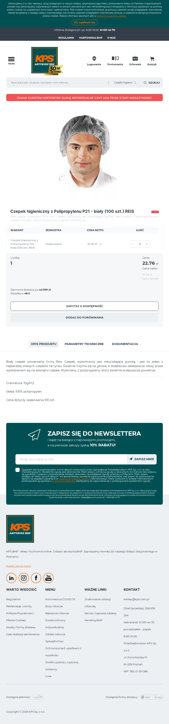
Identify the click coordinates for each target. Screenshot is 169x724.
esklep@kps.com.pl (89, 497)
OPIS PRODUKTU (43, 344)
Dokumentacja (125, 344)
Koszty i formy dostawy (21, 627)
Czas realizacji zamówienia (22, 634)
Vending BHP (93, 620)
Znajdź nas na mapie (18, 566)
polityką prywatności (63, 481)
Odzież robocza (55, 634)
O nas (111, 37)
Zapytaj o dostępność (84, 306)
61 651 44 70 (107, 30)
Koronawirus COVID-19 (60, 599)
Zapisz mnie (144, 459)
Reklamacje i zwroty (19, 606)
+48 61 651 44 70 (113, 497)
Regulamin (66, 37)
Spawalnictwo (54, 641)
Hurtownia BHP (90, 37)
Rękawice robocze (57, 613)
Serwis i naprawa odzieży (100, 613)
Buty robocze (54, 606)
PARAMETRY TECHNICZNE (84, 344)
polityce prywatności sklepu (111, 16)
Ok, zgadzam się (84, 22)
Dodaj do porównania (84, 317)
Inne (48, 676)
